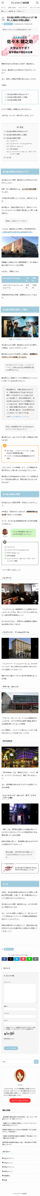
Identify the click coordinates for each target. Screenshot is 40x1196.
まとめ (8, 157)
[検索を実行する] (36, 1062)
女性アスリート (9, 1158)
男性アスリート (9, 1167)
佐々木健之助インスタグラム (22, 339)
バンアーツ (13, 141)
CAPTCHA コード (9, 1039)
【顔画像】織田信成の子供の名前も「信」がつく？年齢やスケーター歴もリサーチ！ (19, 1118)
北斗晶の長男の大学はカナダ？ (17, 131)
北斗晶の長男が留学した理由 (16, 134)
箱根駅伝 (7, 1175)
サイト (6, 1020)
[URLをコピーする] (35, 959)
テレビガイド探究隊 (20, 3)
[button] (4, 959)
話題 (5, 1180)
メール (6, 1013)
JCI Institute (14, 149)
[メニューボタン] (2, 2)
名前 (6, 1006)
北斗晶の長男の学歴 (13, 138)
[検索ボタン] (37, 2)
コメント (7, 982)
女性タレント (8, 1163)
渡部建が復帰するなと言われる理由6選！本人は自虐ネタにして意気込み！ (19, 1130)
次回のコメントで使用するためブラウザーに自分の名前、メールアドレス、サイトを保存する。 (20, 1028)
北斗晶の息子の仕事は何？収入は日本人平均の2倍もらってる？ (26, 869)
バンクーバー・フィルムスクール (21, 143)
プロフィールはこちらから (20, 1100)
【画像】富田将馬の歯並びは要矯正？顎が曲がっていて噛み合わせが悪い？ (19, 1137)
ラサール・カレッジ (16, 146)
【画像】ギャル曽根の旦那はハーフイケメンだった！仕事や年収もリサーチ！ (19, 1124)
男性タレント (8, 24)
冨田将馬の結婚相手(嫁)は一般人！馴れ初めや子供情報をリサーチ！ (19, 1143)
